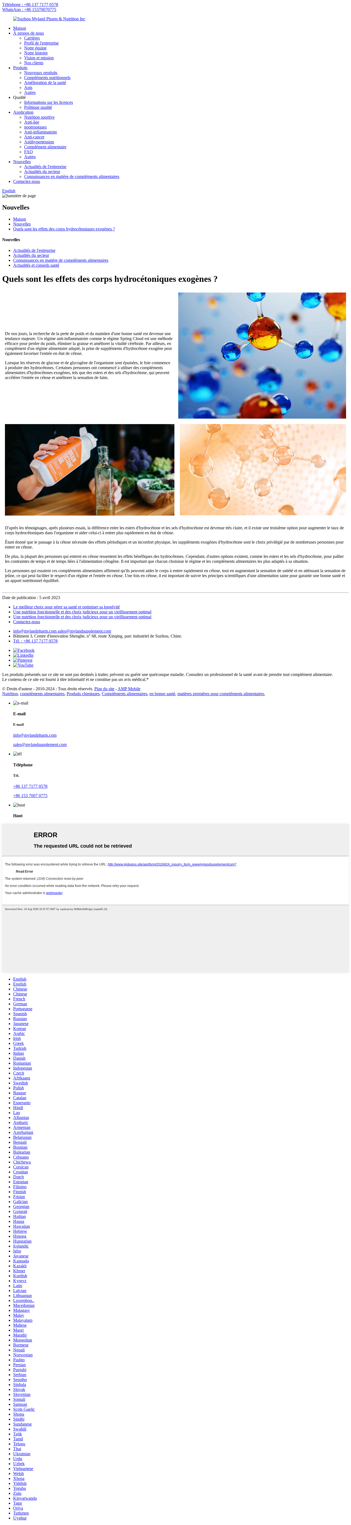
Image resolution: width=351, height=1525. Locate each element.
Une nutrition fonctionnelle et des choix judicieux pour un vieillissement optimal (82, 612)
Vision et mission (39, 57)
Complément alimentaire (45, 146)
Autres (30, 92)
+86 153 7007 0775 (30, 795)
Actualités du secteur (42, 171)
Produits (20, 67)
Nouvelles (22, 161)
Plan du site (104, 688)
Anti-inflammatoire (40, 132)
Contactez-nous (26, 181)
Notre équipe (35, 48)
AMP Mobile (129, 688)
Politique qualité (38, 107)
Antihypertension (39, 142)
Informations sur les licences (48, 102)
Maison (19, 28)
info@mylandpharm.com (35, 631)
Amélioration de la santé (45, 82)
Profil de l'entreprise (41, 43)
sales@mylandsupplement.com (84, 631)
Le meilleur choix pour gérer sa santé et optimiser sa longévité (66, 607)
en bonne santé (162, 693)
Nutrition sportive (39, 117)
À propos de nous (28, 33)
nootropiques (35, 127)
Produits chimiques (83, 693)
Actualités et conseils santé (36, 265)
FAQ (28, 151)
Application (23, 112)
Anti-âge (31, 122)
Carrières (32, 38)
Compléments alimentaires (124, 693)
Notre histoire (36, 53)
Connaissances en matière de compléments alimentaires (71, 176)
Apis (28, 87)
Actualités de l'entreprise (45, 166)
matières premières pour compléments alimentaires (220, 693)
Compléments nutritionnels (47, 77)
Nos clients (33, 62)
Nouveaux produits (40, 72)
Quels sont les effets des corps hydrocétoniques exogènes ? (64, 229)
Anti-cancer (34, 137)
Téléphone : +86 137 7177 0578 (30, 4)
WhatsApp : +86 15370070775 (29, 9)
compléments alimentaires (42, 693)
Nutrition (10, 693)
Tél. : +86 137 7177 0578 (35, 641)
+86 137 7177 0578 (30, 786)
